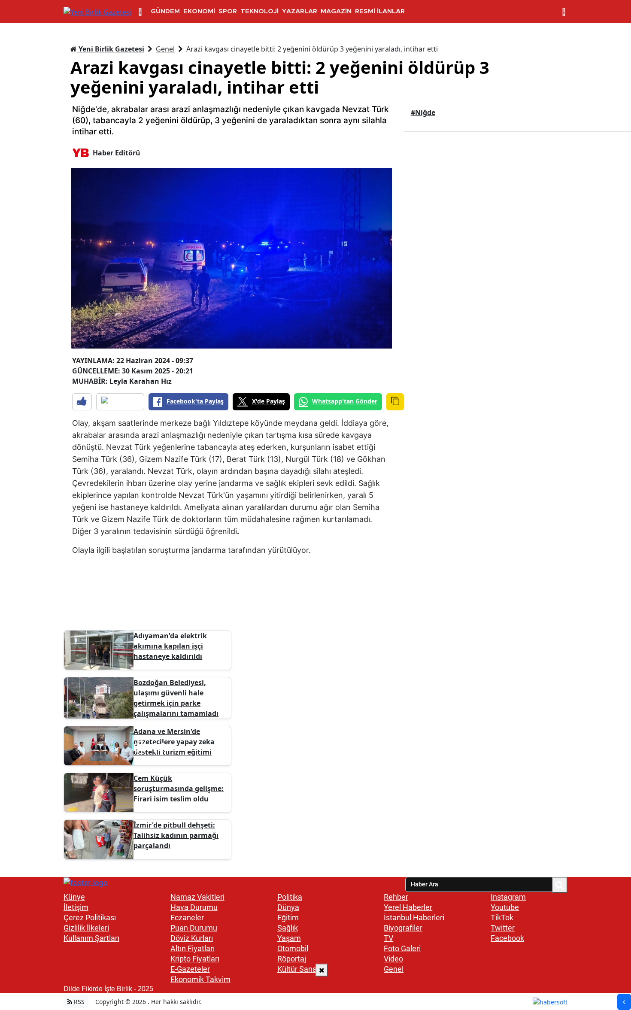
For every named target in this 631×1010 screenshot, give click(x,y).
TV (388, 938)
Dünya (288, 907)
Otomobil (292, 948)
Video (393, 958)
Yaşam (289, 938)
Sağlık (287, 927)
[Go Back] (624, 1002)
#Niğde (423, 112)
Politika (289, 896)
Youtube (505, 907)
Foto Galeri (402, 948)
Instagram (508, 896)
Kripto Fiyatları (194, 958)
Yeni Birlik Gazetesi (110, 49)
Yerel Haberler (408, 907)
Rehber (396, 896)
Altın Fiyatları (192, 948)
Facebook (507, 938)
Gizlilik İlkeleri (86, 927)
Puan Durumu (193, 927)
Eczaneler (187, 917)
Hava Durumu (194, 907)
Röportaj (291, 958)
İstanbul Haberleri (414, 917)
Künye (74, 896)
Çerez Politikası (90, 917)
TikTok (502, 917)
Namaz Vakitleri (197, 896)
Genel (165, 49)
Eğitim (288, 917)
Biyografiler (403, 927)
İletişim (76, 907)
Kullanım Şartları (91, 938)
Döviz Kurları (191, 938)
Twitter (503, 927)
